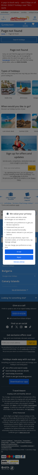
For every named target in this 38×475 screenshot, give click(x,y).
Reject (19, 257)
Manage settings (19, 262)
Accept (19, 252)
